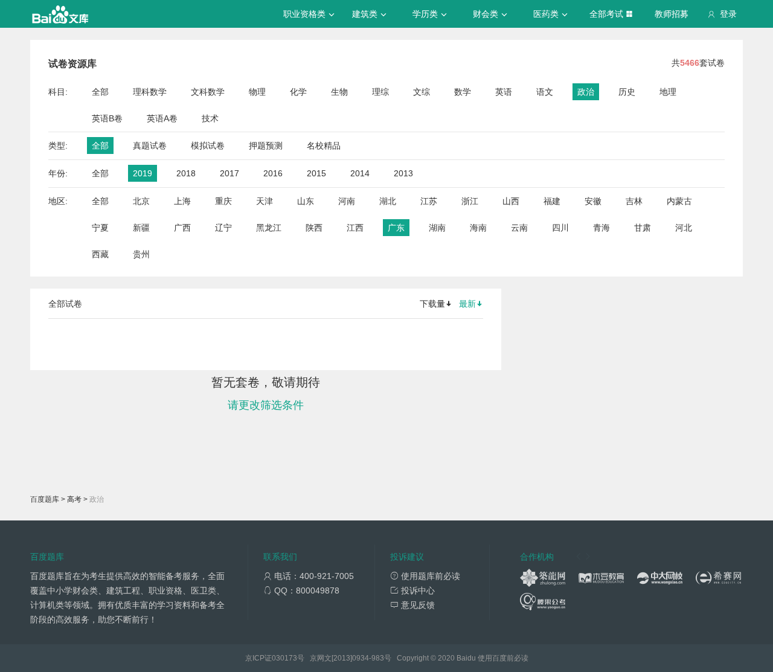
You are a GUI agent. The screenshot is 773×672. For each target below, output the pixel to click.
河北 (683, 227)
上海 (182, 201)
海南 (478, 227)
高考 (74, 499)
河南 (346, 201)
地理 (667, 92)
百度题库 (44, 499)
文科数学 (208, 92)
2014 (360, 173)
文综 (421, 92)
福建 (552, 201)
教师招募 (671, 14)
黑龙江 (268, 227)
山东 (305, 201)
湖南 (437, 227)
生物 (339, 92)
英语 (503, 92)
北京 (141, 201)
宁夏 (100, 227)
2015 (316, 173)
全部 (100, 92)
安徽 (593, 201)
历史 (626, 92)
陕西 (314, 227)
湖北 (387, 201)
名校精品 (324, 145)
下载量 (432, 304)
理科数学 (150, 92)
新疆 (141, 227)
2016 (273, 173)
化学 (298, 92)
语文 (544, 92)
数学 (462, 92)
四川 (560, 227)
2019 (142, 173)
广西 (182, 227)
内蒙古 (679, 201)
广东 (396, 227)
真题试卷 (150, 145)
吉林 (634, 201)
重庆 (223, 201)
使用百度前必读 (503, 658)
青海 (601, 227)
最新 (467, 304)
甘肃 (642, 227)
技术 (210, 118)
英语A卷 (162, 118)
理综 (380, 92)
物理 (257, 92)
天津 (264, 201)
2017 (229, 173)
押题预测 (266, 145)
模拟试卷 (208, 145)
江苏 (428, 201)
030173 (284, 658)
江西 (355, 227)
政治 (585, 92)
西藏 (100, 254)
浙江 (469, 201)
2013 (403, 173)
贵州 (141, 254)
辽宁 (223, 227)
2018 (186, 173)
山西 (510, 201)
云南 (519, 227)
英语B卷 (107, 118)
